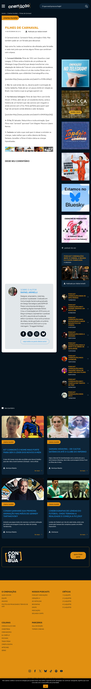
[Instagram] (30, 671)
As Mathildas (37, 601)
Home (4, 13)
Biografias (36, 604)
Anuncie (5, 601)
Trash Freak (6, 641)
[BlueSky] (45, 671)
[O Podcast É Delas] (75, 228)
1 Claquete (66, 595)
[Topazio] (75, 135)
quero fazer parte (78, 555)
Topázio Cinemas (38, 629)
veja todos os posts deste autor (35, 341)
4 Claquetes (66, 604)
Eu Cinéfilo (6, 635)
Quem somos (6, 595)
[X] (40, 671)
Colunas (6, 622)
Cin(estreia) (6, 629)
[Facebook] (35, 671)
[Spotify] (56, 671)
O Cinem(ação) (9, 591)
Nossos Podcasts (40, 591)
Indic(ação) (36, 610)
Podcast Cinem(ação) (39, 595)
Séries (4, 650)
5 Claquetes (66, 607)
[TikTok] (51, 671)
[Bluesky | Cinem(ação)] (75, 197)
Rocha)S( (5, 638)
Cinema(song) (7, 632)
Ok (45, 686)
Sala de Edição (37, 626)
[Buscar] (86, 6)
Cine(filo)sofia (7, 644)
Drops (34, 607)
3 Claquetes (66, 601)
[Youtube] (61, 671)
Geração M (36, 598)
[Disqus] (29, 191)
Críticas (66, 591)
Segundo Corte (37, 613)
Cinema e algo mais (9, 626)
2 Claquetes (66, 598)
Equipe (4, 598)
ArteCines (5, 647)
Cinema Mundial (12, 13)
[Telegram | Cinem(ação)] (75, 73)
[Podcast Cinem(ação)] (75, 166)
